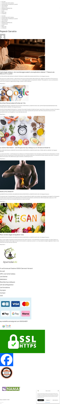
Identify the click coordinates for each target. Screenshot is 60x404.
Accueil (2, 271)
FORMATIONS (5, 9)
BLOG (3, 11)
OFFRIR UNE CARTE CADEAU (8, 3)
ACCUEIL (4, 1)
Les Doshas (3, 276)
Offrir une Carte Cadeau (7, 274)
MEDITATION (4, 7)
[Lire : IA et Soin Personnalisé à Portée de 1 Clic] (30, 93)
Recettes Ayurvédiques (7, 282)
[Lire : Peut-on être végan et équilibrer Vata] (30, 218)
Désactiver (48, 400)
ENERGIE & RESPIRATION (7, 8)
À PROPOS (4, 13)
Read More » (2, 83)
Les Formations (5, 287)
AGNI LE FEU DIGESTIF (6, 191)
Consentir (40, 400)
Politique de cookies (47, 402)
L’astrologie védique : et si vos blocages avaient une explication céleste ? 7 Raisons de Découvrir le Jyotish (27, 73)
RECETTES (4, 12)
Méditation (3, 279)
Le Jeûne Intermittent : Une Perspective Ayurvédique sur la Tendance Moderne (25, 148)
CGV (1, 296)
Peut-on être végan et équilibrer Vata (12, 235)
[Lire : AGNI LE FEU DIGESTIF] (30, 175)
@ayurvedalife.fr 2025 (4, 399)
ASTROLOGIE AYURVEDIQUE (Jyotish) (10, 4)
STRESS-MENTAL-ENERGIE (5, 107)
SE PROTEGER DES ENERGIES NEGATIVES (48, 105)
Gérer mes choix (55, 400)
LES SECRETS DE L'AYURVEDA (16, 105)
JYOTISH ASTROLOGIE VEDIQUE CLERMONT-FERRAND (11, 76)
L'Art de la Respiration (7, 285)
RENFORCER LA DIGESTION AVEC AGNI (31, 105)
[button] (58, 390)
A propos (3, 290)
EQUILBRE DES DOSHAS (5, 105)
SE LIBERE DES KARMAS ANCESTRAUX (31, 76)
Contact (2, 293)
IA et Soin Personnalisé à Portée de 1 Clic (13, 103)
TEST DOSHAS (5, 5)
